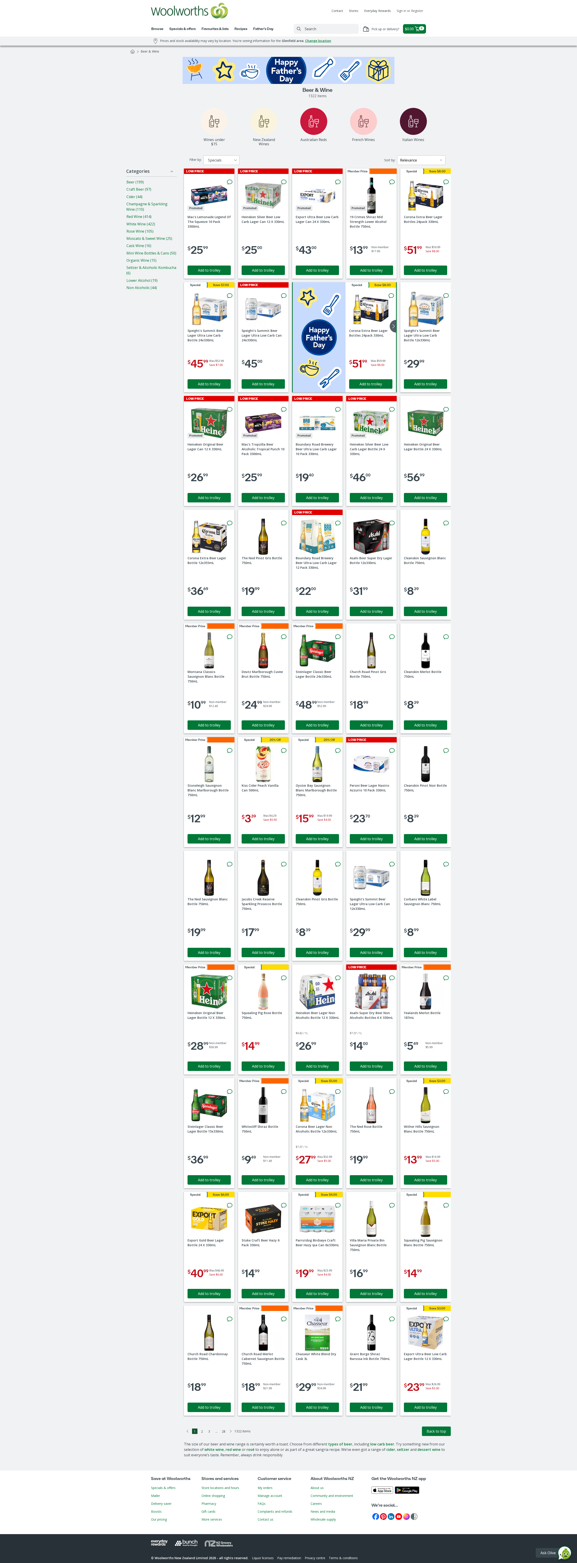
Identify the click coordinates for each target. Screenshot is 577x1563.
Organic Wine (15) (141, 260)
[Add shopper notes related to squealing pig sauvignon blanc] (446, 1205)
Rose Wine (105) (139, 231)
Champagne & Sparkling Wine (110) (146, 206)
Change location (318, 41)
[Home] (132, 51)
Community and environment (332, 1496)
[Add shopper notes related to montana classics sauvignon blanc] (229, 636)
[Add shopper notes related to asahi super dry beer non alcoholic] (392, 978)
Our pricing (159, 1519)
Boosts (156, 1511)
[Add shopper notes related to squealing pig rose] (283, 978)
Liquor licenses (263, 1558)
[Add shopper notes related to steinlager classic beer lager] (338, 636)
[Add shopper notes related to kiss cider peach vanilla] (283, 750)
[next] (393, 326)
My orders (265, 1488)
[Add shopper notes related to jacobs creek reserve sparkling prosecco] (283, 864)
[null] (319, 337)
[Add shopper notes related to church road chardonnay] (229, 1319)
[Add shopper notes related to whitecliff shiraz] (283, 1091)
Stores (353, 11)
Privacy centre (315, 1558)
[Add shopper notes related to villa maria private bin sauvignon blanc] (392, 1205)
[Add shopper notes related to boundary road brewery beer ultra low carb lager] (338, 409)
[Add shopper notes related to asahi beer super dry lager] (392, 523)
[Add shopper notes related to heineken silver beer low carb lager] (283, 182)
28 (223, 1431)
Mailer (155, 1496)
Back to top (436, 1431)
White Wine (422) (140, 224)
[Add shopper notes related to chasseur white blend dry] (338, 1319)
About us (317, 1488)
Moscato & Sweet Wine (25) (149, 238)
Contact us (265, 1519)
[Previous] (187, 1431)
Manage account (270, 1496)
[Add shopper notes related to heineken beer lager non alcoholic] (338, 978)
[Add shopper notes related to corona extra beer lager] (446, 182)
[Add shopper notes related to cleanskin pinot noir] (446, 750)
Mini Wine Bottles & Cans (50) (151, 253)
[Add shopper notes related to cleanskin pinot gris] (338, 864)
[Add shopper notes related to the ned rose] (392, 1091)
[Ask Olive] (564, 1554)
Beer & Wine (150, 51)
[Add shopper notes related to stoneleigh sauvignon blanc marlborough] (229, 750)
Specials (215, 160)
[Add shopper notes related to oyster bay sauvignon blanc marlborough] (338, 750)
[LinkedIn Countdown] (391, 1516)
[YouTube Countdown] (398, 1516)
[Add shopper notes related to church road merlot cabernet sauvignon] (283, 1319)
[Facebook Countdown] (375, 1516)
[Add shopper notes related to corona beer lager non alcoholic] (338, 1091)
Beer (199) (135, 182)
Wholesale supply (323, 1519)
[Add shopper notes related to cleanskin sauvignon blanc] (446, 523)
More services (211, 1519)
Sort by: (389, 160)
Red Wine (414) (138, 216)
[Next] (231, 1431)
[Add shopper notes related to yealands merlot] (446, 978)
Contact (337, 11)
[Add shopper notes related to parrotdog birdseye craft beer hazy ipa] (338, 1205)
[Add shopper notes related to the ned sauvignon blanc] (229, 864)
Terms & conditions (343, 1558)
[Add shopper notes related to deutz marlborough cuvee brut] (283, 636)
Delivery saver (161, 1503)
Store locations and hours (220, 1488)
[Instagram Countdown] (406, 1516)
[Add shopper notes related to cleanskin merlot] (446, 636)
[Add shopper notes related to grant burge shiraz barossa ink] (392, 1319)
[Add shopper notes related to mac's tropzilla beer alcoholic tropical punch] (283, 409)
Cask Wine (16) (138, 245)
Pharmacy (208, 1503)
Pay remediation (289, 1558)
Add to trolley (209, 270)
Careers (316, 1503)
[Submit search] (299, 29)
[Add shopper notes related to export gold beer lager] (229, 1205)
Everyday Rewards (377, 11)
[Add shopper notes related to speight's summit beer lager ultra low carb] (229, 295)
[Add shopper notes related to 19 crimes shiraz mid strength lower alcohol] (392, 182)
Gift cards (208, 1511)
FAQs (262, 1503)
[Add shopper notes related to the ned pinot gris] (283, 523)
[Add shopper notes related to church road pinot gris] (392, 636)
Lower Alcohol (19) (142, 280)
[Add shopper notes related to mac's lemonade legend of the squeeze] (229, 182)
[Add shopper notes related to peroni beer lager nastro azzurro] (392, 750)
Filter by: (195, 159)
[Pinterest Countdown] (383, 1516)
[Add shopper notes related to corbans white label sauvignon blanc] (446, 864)
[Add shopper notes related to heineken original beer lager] (229, 409)
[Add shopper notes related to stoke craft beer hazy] (283, 1205)
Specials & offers (163, 1488)
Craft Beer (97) (138, 189)
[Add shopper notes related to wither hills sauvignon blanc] (446, 1091)
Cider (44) (134, 196)
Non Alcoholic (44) (141, 287)
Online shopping (213, 1496)
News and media (323, 1511)
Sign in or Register (410, 11)
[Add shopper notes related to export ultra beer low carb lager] (338, 182)
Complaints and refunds (275, 1511)
